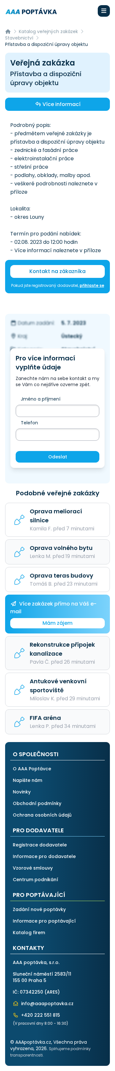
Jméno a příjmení (40, 399)
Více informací (60, 104)
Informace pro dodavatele (44, 856)
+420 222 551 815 (40, 1015)
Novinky (22, 792)
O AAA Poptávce (32, 769)
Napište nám (27, 780)
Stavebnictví (19, 38)
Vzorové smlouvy (33, 868)
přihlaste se (92, 285)
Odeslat (57, 457)
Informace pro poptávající (44, 921)
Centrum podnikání (35, 879)
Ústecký (71, 336)
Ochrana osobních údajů (42, 815)
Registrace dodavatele (40, 845)
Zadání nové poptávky (39, 909)
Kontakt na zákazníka (57, 271)
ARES (52, 992)
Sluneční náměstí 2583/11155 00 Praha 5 (42, 977)
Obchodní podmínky (37, 803)
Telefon (29, 423)
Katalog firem (29, 932)
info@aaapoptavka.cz (46, 1003)
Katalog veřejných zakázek (48, 31)
